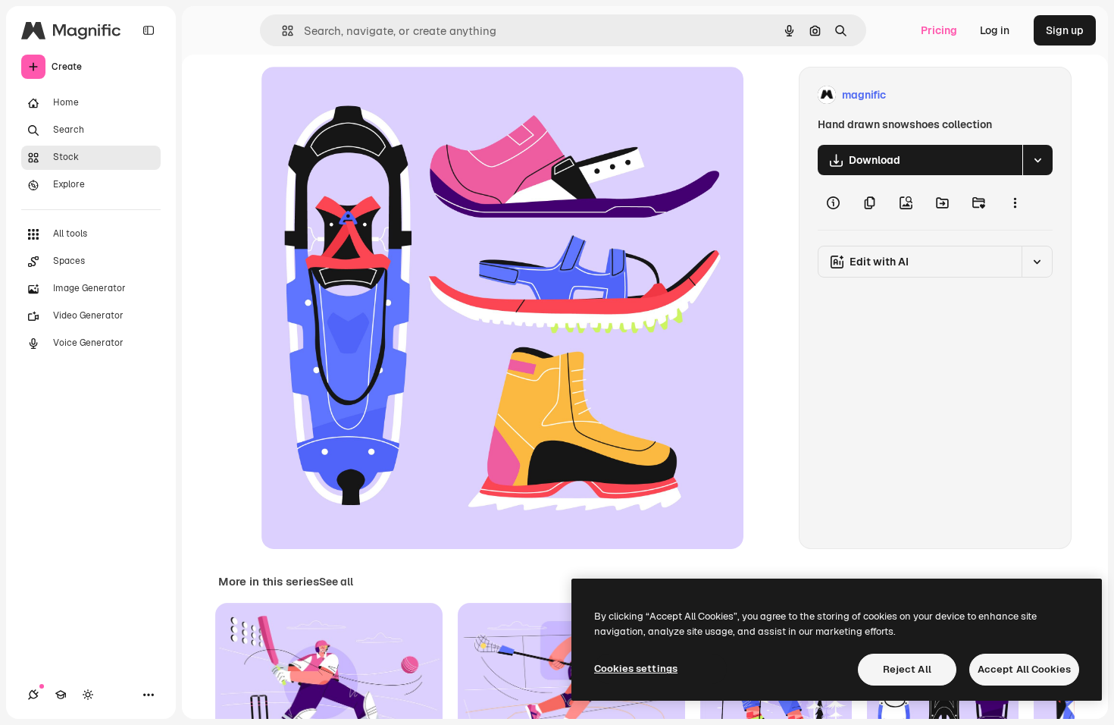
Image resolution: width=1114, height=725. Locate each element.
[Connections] (33, 695)
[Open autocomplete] (281, 30)
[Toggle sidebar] (148, 30)
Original (358, 95)
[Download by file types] (1037, 160)
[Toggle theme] (88, 695)
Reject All (907, 669)
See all (336, 581)
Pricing (939, 30)
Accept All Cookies (1024, 669)
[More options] (1015, 202)
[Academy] (61, 695)
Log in (994, 30)
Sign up (1065, 30)
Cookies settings (635, 668)
